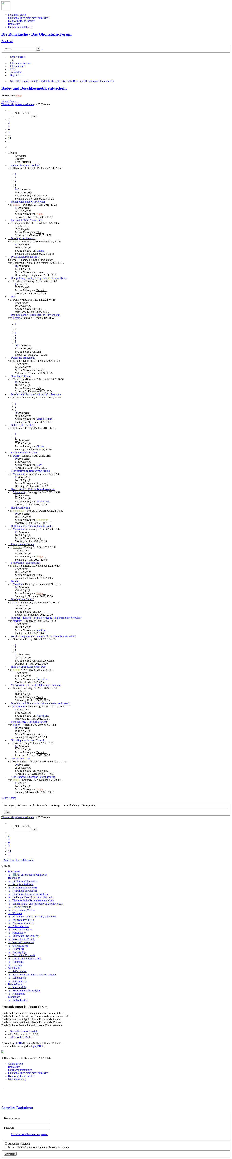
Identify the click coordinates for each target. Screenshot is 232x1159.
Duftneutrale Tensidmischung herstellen (32, 526)
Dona (16, 299)
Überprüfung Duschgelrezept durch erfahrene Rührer (39, 278)
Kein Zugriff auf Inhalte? (21, 20)
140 (17, 189)
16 (16, 265)
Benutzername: (12, 1118)
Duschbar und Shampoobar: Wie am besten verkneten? (40, 703)
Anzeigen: (10, 805)
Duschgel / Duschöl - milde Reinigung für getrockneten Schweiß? (46, 617)
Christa (40, 446)
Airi (15, 602)
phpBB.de (38, 1046)
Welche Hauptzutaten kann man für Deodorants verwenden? (43, 636)
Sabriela (17, 547)
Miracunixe (19, 474)
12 (16, 382)
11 (16, 244)
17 (16, 532)
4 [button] (9, 128)
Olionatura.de (15, 1063)
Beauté (40, 290)
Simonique (18, 510)
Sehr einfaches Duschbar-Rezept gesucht (33, 776)
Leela (39, 734)
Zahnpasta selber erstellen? (25, 165)
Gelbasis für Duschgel (23, 425)
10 (16, 458)
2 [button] (9, 122)
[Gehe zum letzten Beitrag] (49, 195)
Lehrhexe (18, 281)
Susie (16, 743)
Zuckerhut (41, 195)
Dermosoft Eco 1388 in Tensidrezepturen (33, 489)
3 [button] (9, 125)
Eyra (15, 241)
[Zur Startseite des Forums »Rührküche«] (5, 8)
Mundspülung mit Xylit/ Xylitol (28, 201)
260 (17, 345)
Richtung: (75, 805)
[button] (9, 110)
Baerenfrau (42, 678)
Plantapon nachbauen (22, 544)
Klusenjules (19, 706)
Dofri (16, 455)
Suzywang (42, 483)
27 (16, 207)
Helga (18, 95)
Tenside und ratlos (20, 758)
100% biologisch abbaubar (25, 256)
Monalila (17, 584)
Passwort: (9, 1127)
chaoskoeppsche (45, 660)
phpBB (19, 1043)
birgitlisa (17, 620)
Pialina (16, 204)
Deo (13, 296)
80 (16, 412)
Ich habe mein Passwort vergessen (29, 1134)
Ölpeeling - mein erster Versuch (28, 740)
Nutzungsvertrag (17, 14)
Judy (38, 388)
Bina (38, 232)
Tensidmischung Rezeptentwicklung (30, 470)
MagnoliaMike (44, 418)
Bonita (16, 688)
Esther (16, 724)
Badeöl (15, 581)
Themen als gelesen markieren (17, 104)
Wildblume (19, 761)
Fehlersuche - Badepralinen (25, 562)
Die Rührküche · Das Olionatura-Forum (36, 34)
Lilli (38, 351)
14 (16, 587)
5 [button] (9, 132)
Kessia (16, 317)
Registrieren (24, 1107)
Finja (15, 565)
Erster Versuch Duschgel (24, 452)
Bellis (16, 397)
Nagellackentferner (21, 376)
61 (16, 654)
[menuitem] (19, 63)
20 (16, 764)
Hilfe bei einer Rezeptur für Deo (28, 666)
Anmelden (8, 1107)
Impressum (14, 23)
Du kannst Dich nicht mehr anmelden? (28, 17)
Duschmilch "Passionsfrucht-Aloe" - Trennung (36, 394)
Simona (40, 250)
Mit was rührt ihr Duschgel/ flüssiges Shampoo (36, 685)
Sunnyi (17, 223)
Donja (16, 779)
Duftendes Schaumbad (23, 357)
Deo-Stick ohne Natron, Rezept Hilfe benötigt (35, 314)
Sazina (16, 669)
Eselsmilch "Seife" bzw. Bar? (26, 220)
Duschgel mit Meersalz (23, 238)
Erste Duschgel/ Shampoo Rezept (29, 721)
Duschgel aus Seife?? (22, 599)
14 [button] (9, 138)
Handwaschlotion (20, 507)
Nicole (39, 272)
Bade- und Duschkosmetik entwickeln (34, 88)
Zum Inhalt (7, 41)
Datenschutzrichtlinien (20, 26)
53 (16, 440)
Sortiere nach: (40, 805)
